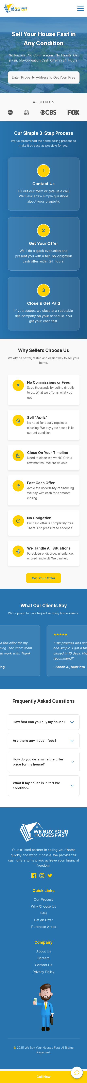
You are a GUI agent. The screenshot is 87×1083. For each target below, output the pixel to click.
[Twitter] (50, 876)
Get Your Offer (43, 578)
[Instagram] (41, 876)
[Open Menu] (80, 8)
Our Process (43, 899)
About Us (43, 951)
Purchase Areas (43, 927)
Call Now (43, 1077)
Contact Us (43, 965)
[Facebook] (33, 876)
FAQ (43, 913)
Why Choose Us (43, 906)
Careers (43, 958)
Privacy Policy (43, 972)
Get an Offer (43, 920)
